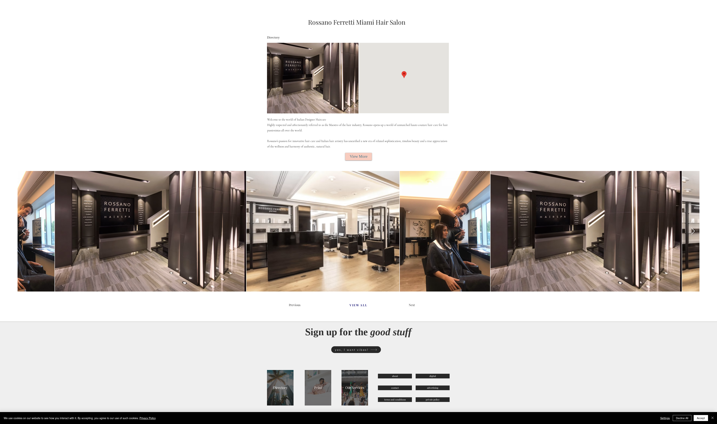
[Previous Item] (24, 231)
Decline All (682, 418)
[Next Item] (693, 231)
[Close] (712, 418)
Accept (701, 418)
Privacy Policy (147, 418)
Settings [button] (665, 418)
